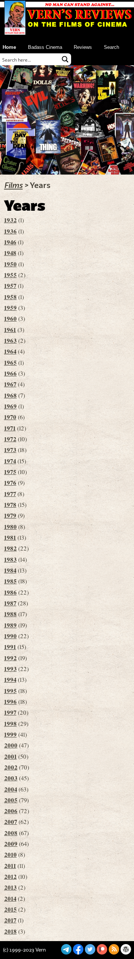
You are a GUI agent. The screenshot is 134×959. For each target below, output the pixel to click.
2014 (10, 898)
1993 (10, 668)
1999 (10, 734)
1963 (10, 340)
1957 (10, 285)
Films (13, 185)
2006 (10, 810)
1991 (10, 646)
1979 (10, 515)
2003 (10, 778)
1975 (10, 471)
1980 (10, 526)
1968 (10, 395)
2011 (10, 865)
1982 (10, 548)
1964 (10, 351)
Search (111, 47)
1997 (10, 712)
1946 (10, 242)
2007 (10, 821)
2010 (10, 854)
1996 (10, 701)
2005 (10, 800)
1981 (10, 537)
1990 (10, 636)
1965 (10, 362)
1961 (10, 329)
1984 (10, 570)
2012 (10, 876)
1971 (10, 428)
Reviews (83, 47)
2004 (10, 789)
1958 (10, 296)
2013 (10, 887)
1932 (10, 220)
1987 (10, 603)
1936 (10, 231)
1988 (10, 613)
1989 (10, 625)
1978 (10, 504)
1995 (10, 690)
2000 (10, 745)
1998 (10, 723)
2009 (10, 843)
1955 (10, 274)
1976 (10, 482)
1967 (10, 384)
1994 (10, 679)
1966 (10, 373)
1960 (10, 318)
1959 (10, 307)
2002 (10, 767)
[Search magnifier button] (65, 59)
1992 (10, 658)
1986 (10, 592)
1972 (10, 439)
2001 (10, 756)
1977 (10, 493)
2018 (10, 931)
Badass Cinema (45, 47)
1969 (10, 406)
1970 (10, 417)
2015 (10, 909)
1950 (10, 264)
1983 (10, 559)
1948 (10, 252)
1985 (10, 581)
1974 (10, 461)
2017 (10, 920)
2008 (10, 832)
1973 (10, 449)
